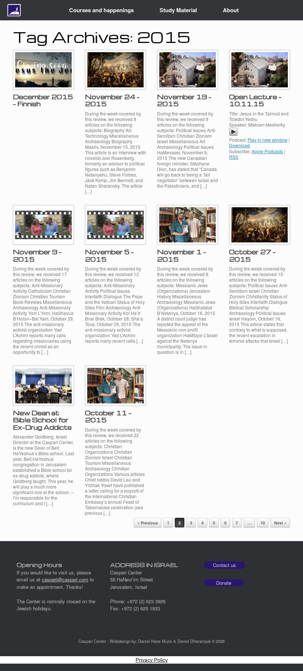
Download (239, 145)
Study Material (178, 10)
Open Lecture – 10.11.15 (255, 100)
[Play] (233, 134)
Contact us (224, 564)
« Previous (147, 523)
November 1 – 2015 (181, 255)
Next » (280, 523)
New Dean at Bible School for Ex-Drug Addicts (42, 420)
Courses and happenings (101, 10)
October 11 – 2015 (108, 416)
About (231, 10)
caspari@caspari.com (65, 579)
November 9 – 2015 (37, 255)
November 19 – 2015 (184, 100)
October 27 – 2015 (252, 255)
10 (263, 523)
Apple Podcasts (267, 151)
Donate (223, 582)
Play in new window (267, 140)
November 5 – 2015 (109, 255)
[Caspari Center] (14, 10)
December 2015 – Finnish (43, 100)
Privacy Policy (152, 660)
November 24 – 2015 (112, 100)
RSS (233, 157)
